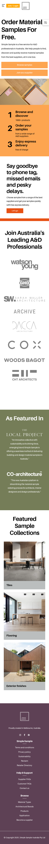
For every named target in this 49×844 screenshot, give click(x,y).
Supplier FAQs (24, 779)
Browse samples (24, 65)
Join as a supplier (24, 73)
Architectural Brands (25, 807)
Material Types (24, 802)
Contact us (24, 788)
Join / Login (13, 6)
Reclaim (24, 761)
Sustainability (24, 756)
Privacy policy (24, 752)
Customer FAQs (24, 784)
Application (24, 815)
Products (24, 811)
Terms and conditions (24, 747)
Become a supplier (24, 820)
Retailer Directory (24, 765)
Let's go (15, 211)
